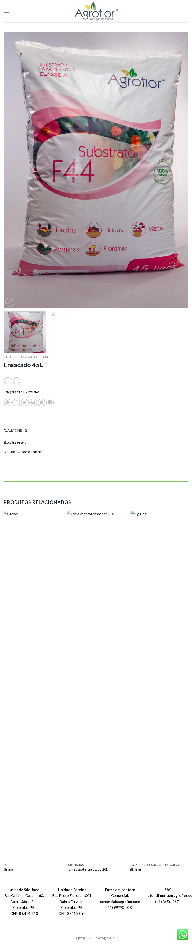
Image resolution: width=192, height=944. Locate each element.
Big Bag (135, 869)
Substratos (28, 357)
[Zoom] (9, 302)
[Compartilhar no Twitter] (25, 402)
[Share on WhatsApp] (8, 402)
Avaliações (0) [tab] (15, 430)
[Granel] (33, 686)
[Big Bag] (159, 686)
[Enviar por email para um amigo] (33, 402)
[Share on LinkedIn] (50, 402)
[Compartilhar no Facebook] (16, 402)
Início (8, 357)
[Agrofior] (96, 11)
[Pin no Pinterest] (41, 402)
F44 (45, 357)
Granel (9, 869)
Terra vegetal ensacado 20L (87, 869)
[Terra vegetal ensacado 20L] (96, 686)
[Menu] (6, 11)
